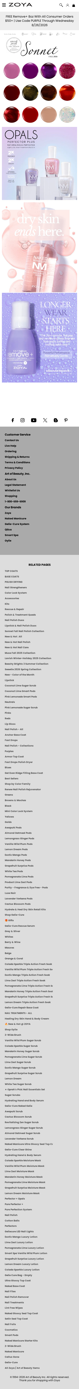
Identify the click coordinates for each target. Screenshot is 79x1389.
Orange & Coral (14, 958)
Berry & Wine (12, 942)
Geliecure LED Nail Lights (19, 1231)
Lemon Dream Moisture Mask (22, 1193)
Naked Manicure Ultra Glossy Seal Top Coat (29, 1144)
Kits (7, 604)
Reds (8, 718)
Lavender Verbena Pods (19, 898)
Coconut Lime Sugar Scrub (20, 685)
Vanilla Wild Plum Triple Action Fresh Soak (29, 969)
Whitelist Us (12, 490)
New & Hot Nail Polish (17, 642)
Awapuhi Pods (13, 827)
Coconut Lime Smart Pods (20, 691)
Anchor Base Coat (15, 735)
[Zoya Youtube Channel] (33, 420)
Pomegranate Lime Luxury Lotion (24, 1248)
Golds (8, 822)
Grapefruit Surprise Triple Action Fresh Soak (29, 997)
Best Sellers (11, 778)
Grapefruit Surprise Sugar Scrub (23, 1073)
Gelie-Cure (11, 1362)
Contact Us (12, 440)
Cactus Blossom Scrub (18, 1117)
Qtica (8, 530)
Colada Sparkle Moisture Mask (23, 1160)
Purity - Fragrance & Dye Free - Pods (26, 887)
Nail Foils (10, 1324)
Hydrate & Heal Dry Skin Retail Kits (25, 909)
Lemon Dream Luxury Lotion (21, 1264)
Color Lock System (16, 593)
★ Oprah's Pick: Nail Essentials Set (25, 1089)
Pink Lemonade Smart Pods (21, 697)
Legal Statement (15, 485)
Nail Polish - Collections (19, 746)
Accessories (12, 598)
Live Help (10, 446)
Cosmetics (11, 1330)
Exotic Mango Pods (16, 855)
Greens (9, 795)
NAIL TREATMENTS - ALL (18, 1013)
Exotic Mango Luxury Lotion (21, 1237)
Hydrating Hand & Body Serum (23, 1155)
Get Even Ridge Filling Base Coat (24, 773)
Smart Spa (11, 535)
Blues (8, 767)
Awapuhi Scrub (14, 1111)
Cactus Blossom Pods (18, 904)
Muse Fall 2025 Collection (20, 653)
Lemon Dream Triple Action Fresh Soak (28, 1002)
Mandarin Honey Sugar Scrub (22, 1051)
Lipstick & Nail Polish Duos (20, 626)
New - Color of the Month (19, 675)
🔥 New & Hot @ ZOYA (17, 1024)
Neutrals (10, 702)
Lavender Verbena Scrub (19, 1139)
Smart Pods (11, 1335)
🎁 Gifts (9, 920)
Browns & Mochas (15, 800)
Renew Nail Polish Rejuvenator (23, 789)
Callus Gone (12, 1357)
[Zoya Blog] (56, 420)
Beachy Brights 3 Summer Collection (26, 664)
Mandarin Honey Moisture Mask (24, 1177)
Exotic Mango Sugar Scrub (20, 1068)
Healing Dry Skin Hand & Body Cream (27, 1019)
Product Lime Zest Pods (18, 882)
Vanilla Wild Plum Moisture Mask (24, 1166)
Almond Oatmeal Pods (18, 833)
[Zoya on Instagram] (22, 420)
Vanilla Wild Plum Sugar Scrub (23, 1040)
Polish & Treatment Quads (20, 615)
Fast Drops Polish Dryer (19, 762)
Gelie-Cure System (17, 524)
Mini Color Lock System (19, 811)
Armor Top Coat (14, 756)
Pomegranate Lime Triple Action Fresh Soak (29, 986)
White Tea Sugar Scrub (18, 1084)
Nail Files (10, 1291)
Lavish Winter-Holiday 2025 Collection (28, 658)
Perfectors (11, 1226)
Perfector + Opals (15, 1199)
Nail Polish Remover (17, 1297)
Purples (9, 751)
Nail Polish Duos (14, 620)
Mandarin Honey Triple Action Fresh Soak (29, 991)
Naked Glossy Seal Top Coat (21, 1313)
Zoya (8, 513)
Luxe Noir (10, 893)
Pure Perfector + (14, 1204)
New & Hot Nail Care (17, 647)
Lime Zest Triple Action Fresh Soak (25, 980)
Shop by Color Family (17, 784)
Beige (8, 953)
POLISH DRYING (13, 582)
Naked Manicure (15, 518)
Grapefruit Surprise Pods (19, 866)
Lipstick (9, 680)
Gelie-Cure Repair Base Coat (22, 1007)
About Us (10, 479)
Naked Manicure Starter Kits (21, 1341)
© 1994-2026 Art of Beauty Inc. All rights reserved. (39, 1379)
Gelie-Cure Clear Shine (18, 1149)
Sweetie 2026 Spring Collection (23, 669)
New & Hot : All (13, 636)
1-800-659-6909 (15, 501)
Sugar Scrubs (12, 1095)
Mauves (9, 948)
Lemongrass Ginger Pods (19, 838)
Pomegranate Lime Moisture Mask (25, 1182)
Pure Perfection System (18, 1209)
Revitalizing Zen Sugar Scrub (22, 1122)
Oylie (8, 541)
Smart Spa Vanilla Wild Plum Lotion (26, 1253)
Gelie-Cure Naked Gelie (18, 1106)
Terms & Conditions (17, 462)
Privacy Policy (14, 468)
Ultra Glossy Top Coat (18, 1280)
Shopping (11, 496)
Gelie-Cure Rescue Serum (20, 926)
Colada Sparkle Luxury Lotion (22, 1270)
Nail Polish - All (14, 729)
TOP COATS (11, 571)
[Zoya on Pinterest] (65, 420)
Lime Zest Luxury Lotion (19, 1242)
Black (8, 806)
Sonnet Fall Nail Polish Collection (24, 631)
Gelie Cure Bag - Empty (18, 1275)
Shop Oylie (11, 1029)
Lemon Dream (13, 1078)
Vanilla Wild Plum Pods (19, 844)
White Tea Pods (14, 871)
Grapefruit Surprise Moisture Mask (25, 1188)
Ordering (10, 451)
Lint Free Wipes (14, 1308)
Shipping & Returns (17, 457)
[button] (21, 5)
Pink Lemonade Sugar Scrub (21, 707)
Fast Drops (11, 740)
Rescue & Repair (14, 609)
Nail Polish (11, 1215)
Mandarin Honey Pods (18, 860)
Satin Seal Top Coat (16, 1319)
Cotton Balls (12, 1221)
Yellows (9, 817)
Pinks (8, 713)
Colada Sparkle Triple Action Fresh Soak (28, 964)
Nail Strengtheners (16, 587)
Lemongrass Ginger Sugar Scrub (24, 1128)
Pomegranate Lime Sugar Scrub (23, 1057)
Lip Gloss (10, 724)
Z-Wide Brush (13, 1035)
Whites (9, 937)
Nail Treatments (14, 1302)
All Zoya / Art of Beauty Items (22, 1368)
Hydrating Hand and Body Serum (24, 1100)
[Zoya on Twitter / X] (45, 420)
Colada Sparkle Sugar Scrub (21, 1046)
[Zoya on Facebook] (13, 420)
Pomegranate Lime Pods (19, 877)
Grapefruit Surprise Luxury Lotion (24, 1259)
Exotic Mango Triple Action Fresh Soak (27, 975)
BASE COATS (12, 576)
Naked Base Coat (15, 1286)
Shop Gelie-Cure (14, 915)
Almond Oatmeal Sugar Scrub (22, 1133)
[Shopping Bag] (73, 6)
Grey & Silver (12, 931)
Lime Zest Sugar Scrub (18, 1062)
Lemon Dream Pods (16, 849)
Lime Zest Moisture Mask (19, 1171)
